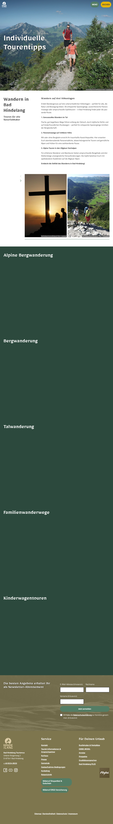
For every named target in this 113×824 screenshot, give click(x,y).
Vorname (68, 696)
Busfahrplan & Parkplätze (89, 745)
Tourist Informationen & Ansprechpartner (51, 750)
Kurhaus (44, 755)
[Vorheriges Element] (21, 176)
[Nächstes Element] (21, 180)
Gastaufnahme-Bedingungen (53, 767)
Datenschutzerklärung (82, 715)
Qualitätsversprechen (88, 760)
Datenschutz (61, 813)
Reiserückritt (46, 774)
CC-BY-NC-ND (109, 89)
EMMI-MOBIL (84, 749)
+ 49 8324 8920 (10, 763)
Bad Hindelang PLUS (87, 764)
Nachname (90, 684)
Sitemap (37, 813)
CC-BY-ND (64, 236)
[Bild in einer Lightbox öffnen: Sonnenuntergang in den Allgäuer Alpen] (46, 205)
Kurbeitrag (45, 771)
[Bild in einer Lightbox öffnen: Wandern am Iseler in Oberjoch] (88, 205)
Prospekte (83, 756)
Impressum (73, 813)
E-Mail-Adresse (71, 684)
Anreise (82, 753)
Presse (44, 759)
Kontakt (44, 745)
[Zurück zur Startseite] (4, 4)
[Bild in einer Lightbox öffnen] (104, 773)
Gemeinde (45, 763)
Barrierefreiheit (49, 813)
